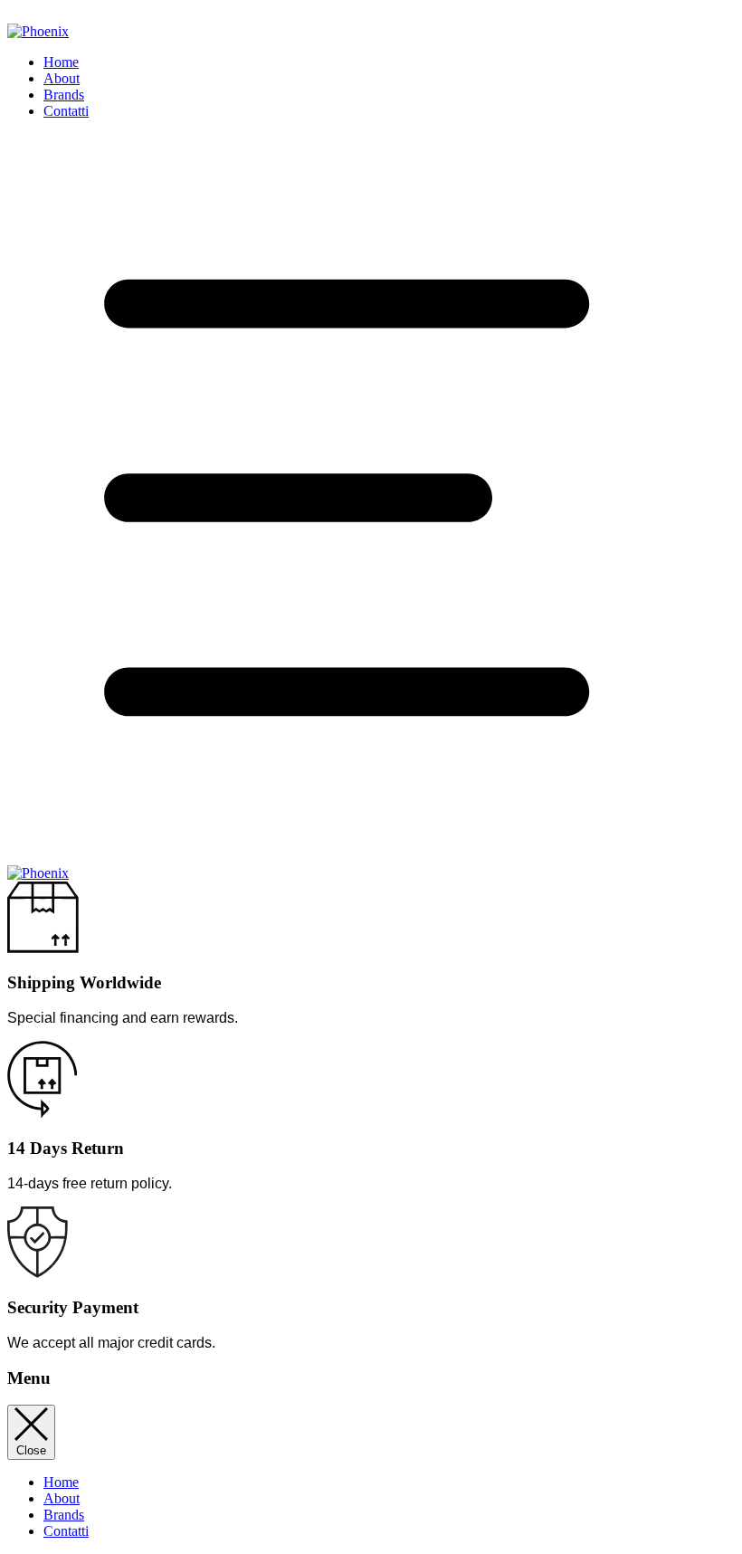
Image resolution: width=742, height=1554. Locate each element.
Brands (63, 94)
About (61, 78)
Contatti (66, 111)
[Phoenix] (38, 873)
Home (61, 62)
